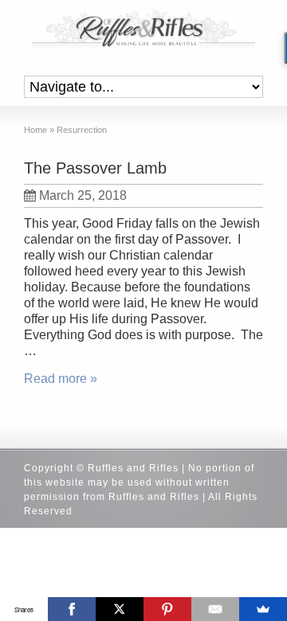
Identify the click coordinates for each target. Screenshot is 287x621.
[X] (120, 609)
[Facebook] (72, 609)
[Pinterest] (167, 609)
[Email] (215, 609)
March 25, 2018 (83, 195)
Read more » (60, 378)
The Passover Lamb (95, 168)
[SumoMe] (263, 609)
